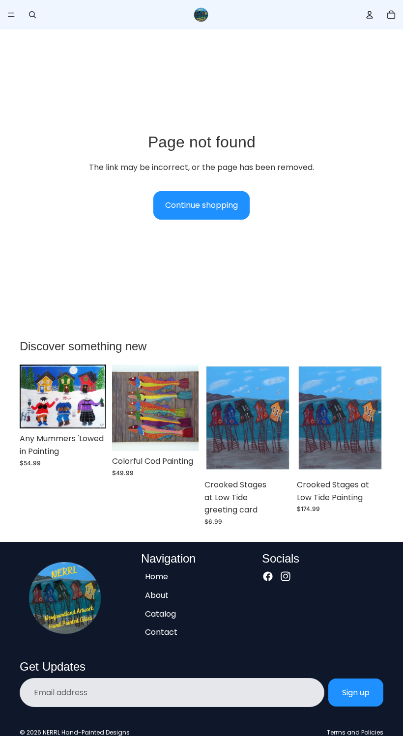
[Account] (369, 15)
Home (156, 576)
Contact (161, 632)
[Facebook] (268, 576)
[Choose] (183, 436)
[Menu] (11, 14)
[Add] (91, 414)
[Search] (32, 15)
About (157, 595)
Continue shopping (201, 205)
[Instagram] (285, 576)
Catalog (160, 613)
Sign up (356, 692)
